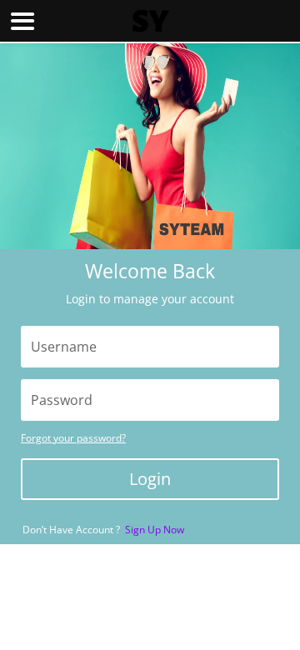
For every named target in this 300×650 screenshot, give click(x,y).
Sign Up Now (154, 529)
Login (150, 479)
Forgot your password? (73, 438)
